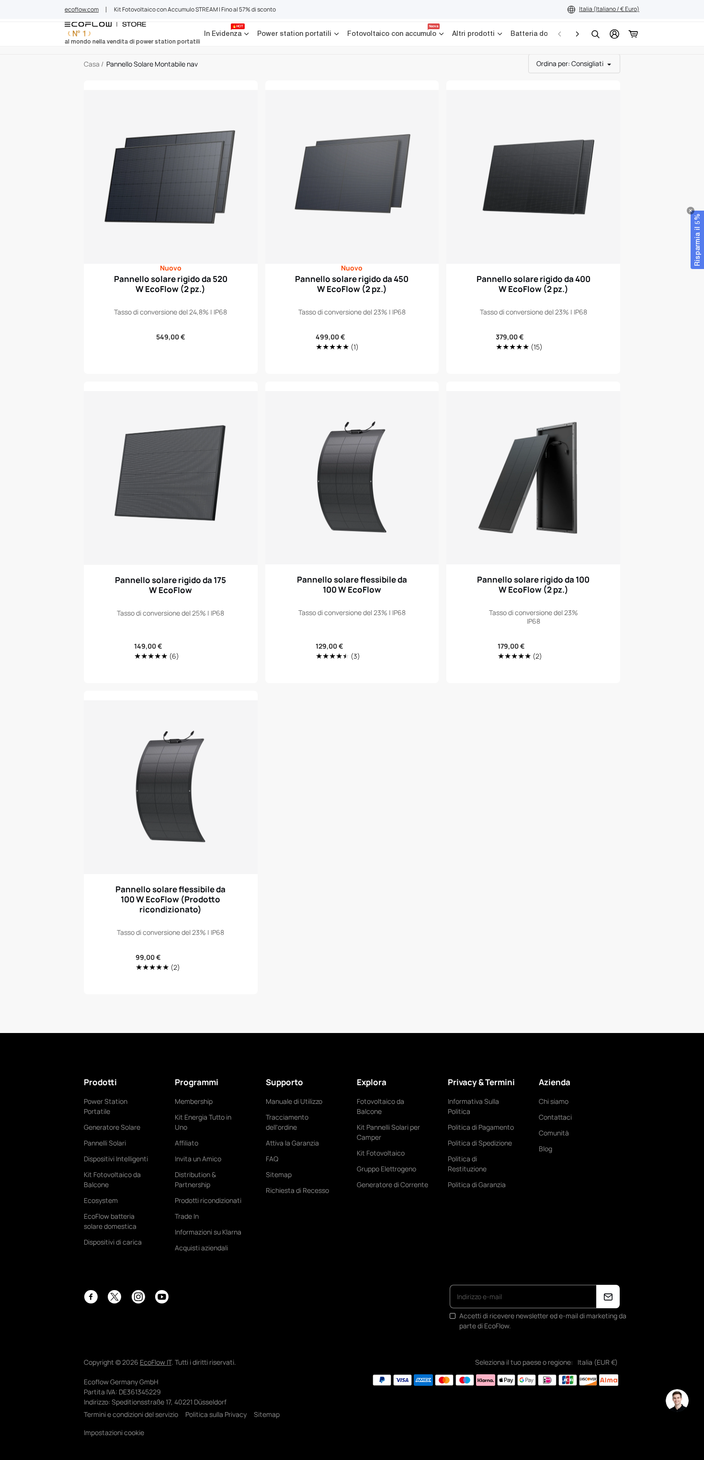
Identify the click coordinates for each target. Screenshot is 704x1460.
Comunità (554, 1132)
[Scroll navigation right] (577, 34)
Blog (545, 1148)
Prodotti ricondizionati (208, 1200)
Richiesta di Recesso (297, 1190)
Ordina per (569, 63)
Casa (92, 63)
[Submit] (608, 1296)
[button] (697, 240)
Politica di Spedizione (480, 1142)
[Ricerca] (595, 34)
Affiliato (186, 1142)
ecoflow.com (82, 9)
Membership (194, 1101)
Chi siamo (553, 1101)
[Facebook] (91, 1296)
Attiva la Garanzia (292, 1142)
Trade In (187, 1216)
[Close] (690, 210)
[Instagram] (138, 1296)
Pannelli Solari (105, 1142)
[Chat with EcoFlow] (677, 1400)
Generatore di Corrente (392, 1184)
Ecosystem (101, 1200)
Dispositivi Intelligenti (116, 1158)
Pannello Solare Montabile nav (152, 63)
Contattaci (555, 1117)
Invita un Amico (198, 1158)
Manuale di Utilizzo (294, 1101)
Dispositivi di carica (113, 1242)
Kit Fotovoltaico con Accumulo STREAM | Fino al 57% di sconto (195, 9)
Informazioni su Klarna (208, 1231)
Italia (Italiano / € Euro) (609, 9)
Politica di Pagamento (481, 1127)
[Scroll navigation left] (560, 34)
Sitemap (279, 1174)
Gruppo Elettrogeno (386, 1168)
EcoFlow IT (155, 1362)
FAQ (272, 1158)
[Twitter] (114, 1297)
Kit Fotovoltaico (381, 1152)
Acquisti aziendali (201, 1247)
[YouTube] (162, 1296)
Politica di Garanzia (477, 1184)
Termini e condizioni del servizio (131, 1414)
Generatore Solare (112, 1127)
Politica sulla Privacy (216, 1414)
